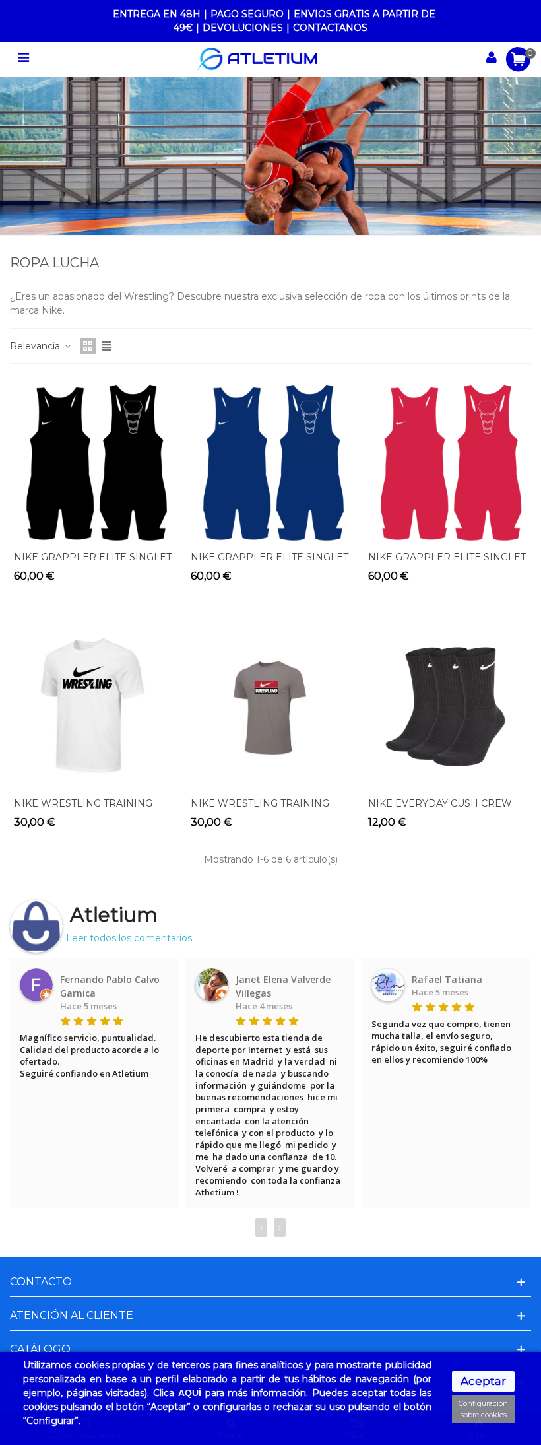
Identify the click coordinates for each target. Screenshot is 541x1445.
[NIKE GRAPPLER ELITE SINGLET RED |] (447, 459)
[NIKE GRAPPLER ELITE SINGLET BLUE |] (270, 459)
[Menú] (23, 59)
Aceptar (483, 1381)
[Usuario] (491, 59)
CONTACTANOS (330, 28)
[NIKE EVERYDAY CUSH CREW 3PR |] (447, 706)
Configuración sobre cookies (483, 1409)
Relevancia (36, 346)
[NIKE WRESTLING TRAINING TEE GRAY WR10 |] (270, 706)
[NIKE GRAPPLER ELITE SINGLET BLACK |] (93, 459)
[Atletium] (257, 60)
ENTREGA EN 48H (157, 14)
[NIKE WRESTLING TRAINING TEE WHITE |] (93, 706)
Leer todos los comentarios (129, 938)
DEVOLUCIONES (243, 28)
